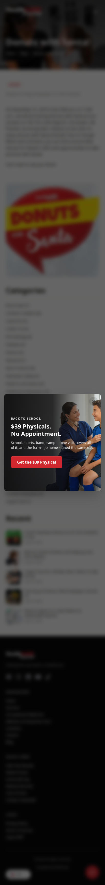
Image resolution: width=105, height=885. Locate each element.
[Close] (93, 401)
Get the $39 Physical (36, 462)
